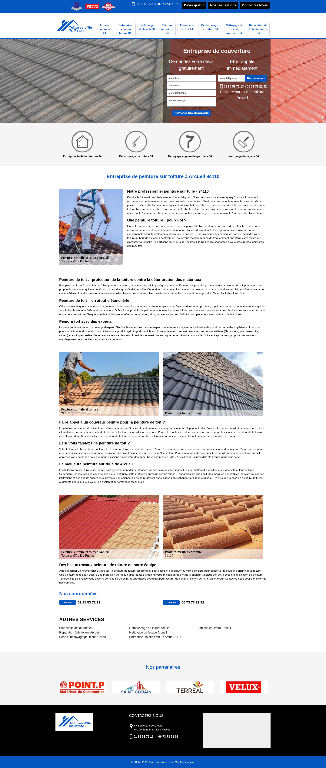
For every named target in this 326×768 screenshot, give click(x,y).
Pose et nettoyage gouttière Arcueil (82, 637)
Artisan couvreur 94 (104, 29)
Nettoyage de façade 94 (147, 27)
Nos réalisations (223, 5)
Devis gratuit (194, 5)
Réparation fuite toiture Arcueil (79, 632)
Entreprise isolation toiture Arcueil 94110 (156, 637)
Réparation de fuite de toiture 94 (258, 29)
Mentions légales (185, 761)
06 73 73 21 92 (168, 4)
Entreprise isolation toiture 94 (125, 29)
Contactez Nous (255, 5)
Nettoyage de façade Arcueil (148, 632)
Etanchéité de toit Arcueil (75, 628)
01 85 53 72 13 (146, 4)
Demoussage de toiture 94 (209, 27)
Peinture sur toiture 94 (167, 29)
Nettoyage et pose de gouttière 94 (234, 29)
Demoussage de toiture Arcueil (149, 628)
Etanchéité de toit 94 (187, 27)
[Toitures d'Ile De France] (74, 26)
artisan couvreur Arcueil (215, 628)
